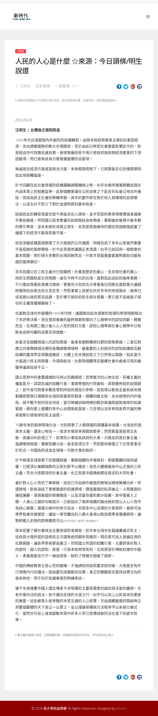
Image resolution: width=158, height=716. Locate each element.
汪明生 (20, 51)
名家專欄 (42, 86)
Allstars (121, 708)
